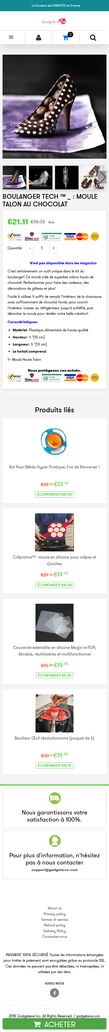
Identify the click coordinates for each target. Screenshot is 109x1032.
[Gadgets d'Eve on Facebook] (54, 992)
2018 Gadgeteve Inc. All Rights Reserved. (40, 1016)
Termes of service (54, 919)
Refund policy (54, 925)
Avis (51, 222)
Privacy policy (55, 914)
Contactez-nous (54, 936)
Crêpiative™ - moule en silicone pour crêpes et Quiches (54, 560)
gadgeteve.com (88, 1016)
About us (55, 908)
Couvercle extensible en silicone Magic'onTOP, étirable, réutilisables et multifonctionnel (54, 651)
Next (102, 177)
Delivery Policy (54, 931)
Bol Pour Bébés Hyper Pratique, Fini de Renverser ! (54, 466)
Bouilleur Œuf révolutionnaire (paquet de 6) (54, 738)
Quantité (15, 248)
